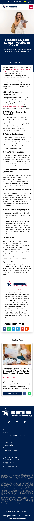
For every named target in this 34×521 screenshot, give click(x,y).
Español (29, 2)
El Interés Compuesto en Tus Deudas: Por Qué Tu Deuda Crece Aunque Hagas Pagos (17, 371)
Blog (4, 429)
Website (6, 432)
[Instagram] (25, 422)
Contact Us (7, 442)
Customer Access (10, 451)
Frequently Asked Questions (14, 435)
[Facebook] (9, 422)
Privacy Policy (8, 445)
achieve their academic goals (13, 106)
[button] (31, 7)
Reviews (6, 448)
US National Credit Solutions (17, 290)
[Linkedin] (17, 422)
